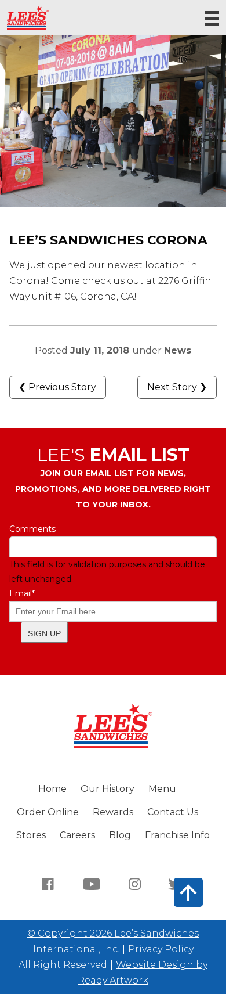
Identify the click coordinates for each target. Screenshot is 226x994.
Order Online (48, 811)
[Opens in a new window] (48, 883)
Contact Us (172, 811)
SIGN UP (44, 633)
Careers (77, 835)
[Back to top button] (188, 892)
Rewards (113, 811)
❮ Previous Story (57, 386)
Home (52, 788)
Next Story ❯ (177, 386)
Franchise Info (177, 835)
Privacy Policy (161, 949)
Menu (162, 788)
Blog (120, 835)
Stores (31, 835)
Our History (107, 788)
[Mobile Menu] (212, 18)
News (177, 350)
